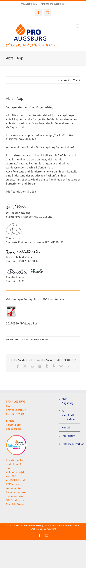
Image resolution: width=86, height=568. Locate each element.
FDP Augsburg (68, 401)
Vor (75, 80)
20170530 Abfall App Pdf (21, 323)
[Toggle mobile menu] (78, 26)
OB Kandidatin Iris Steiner (68, 415)
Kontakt (66, 427)
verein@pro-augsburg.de (53, 3)
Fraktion (44, 339)
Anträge (35, 339)
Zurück (65, 80)
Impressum (68, 435)
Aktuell (26, 339)
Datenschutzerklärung (70, 444)
